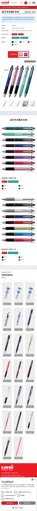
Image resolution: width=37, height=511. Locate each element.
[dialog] (18, 494)
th (25, 3)
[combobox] (32, 479)
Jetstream (13, 7)
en (29, 3)
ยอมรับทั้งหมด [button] (9, 503)
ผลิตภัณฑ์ (8, 7)
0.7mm (21, 34)
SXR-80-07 (24, 37)
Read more (6, 488)
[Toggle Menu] (33, 3)
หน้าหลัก (3, 7)
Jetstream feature (29, 61)
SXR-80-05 (16, 37)
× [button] (35, 479)
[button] (18, 508)
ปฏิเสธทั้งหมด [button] (27, 503)
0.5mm (14, 34)
